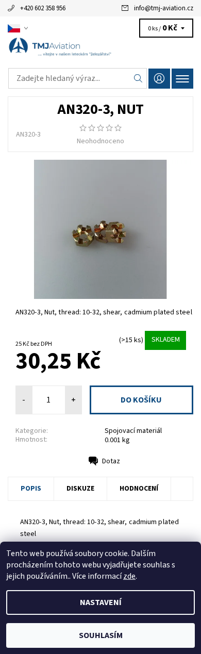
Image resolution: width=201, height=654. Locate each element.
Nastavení (101, 602)
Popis (31, 488)
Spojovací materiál (133, 431)
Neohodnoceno (100, 141)
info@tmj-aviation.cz (163, 8)
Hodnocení (139, 488)
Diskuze (80, 488)
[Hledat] (138, 78)
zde (129, 576)
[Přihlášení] (159, 79)
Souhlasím (101, 635)
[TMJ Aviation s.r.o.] (100, 50)
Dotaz (111, 461)
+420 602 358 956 (42, 8)
